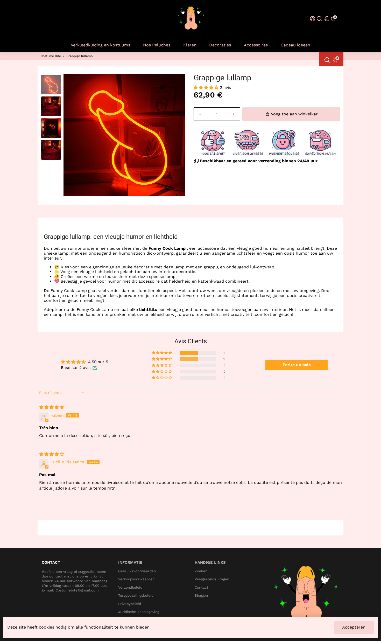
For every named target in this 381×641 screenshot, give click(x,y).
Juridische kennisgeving (138, 612)
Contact (201, 587)
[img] (51, 407)
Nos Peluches (156, 45)
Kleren (189, 45)
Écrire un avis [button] (297, 364)
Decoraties (220, 45)
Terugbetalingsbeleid (135, 595)
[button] (207, 87)
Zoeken (201, 571)
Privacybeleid (129, 604)
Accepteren (353, 627)
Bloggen (201, 595)
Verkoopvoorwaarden (136, 579)
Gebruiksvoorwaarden (137, 571)
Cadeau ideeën (295, 45)
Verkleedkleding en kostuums (100, 45)
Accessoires (256, 45)
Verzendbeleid (130, 587)
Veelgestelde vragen (212, 579)
